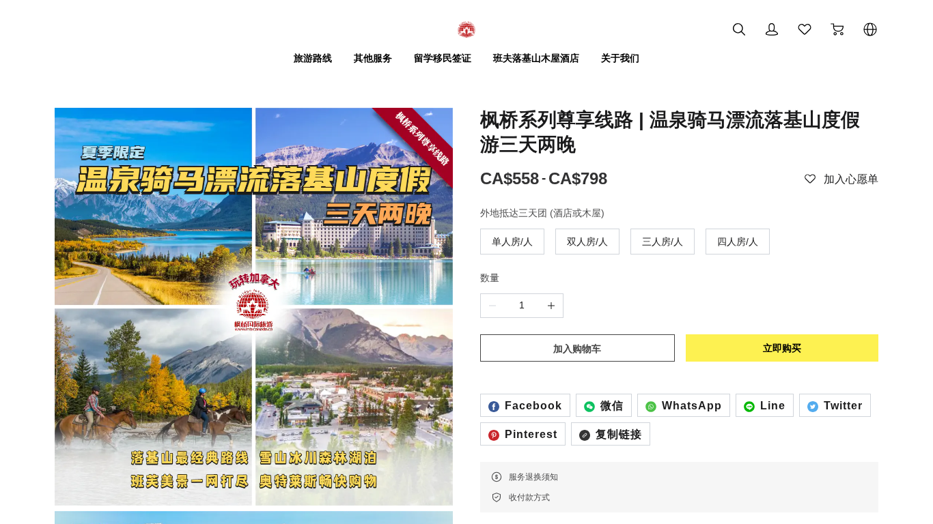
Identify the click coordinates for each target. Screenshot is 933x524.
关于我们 (620, 58)
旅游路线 (313, 58)
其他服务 (373, 58)
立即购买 (782, 348)
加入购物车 (577, 348)
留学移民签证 (442, 58)
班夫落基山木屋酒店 (536, 58)
